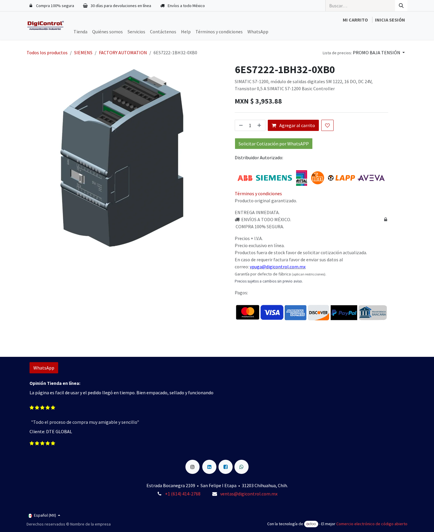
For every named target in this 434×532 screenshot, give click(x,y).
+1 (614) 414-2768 (183, 494)
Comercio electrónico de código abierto (371, 523)
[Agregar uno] (259, 125)
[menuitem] (80, 31)
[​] (192, 463)
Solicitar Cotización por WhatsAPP (274, 144)
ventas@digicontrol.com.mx (249, 494)
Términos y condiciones (258, 193)
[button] (363, 52)
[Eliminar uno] (240, 125)
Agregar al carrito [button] (296, 125)
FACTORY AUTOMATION (123, 52)
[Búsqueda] (401, 5)
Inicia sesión (390, 20)
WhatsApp (43, 368)
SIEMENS (83, 52)
